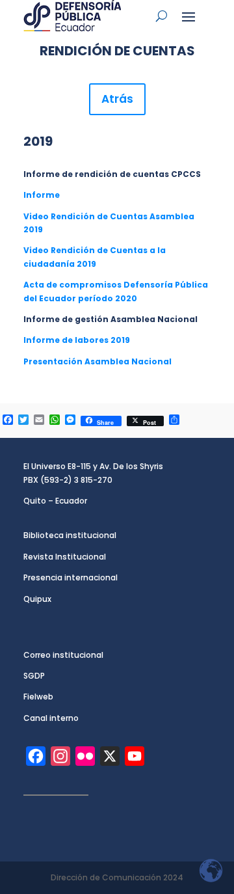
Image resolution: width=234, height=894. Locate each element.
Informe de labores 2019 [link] (76, 339)
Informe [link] (41, 194)
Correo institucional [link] (63, 654)
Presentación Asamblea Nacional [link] (97, 361)
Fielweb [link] (38, 696)
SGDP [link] (34, 675)
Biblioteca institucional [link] (69, 535)
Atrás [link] (117, 99)
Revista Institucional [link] (64, 556)
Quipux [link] (37, 598)
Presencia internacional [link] (70, 577)
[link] (72, 15)
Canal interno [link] (51, 718)
